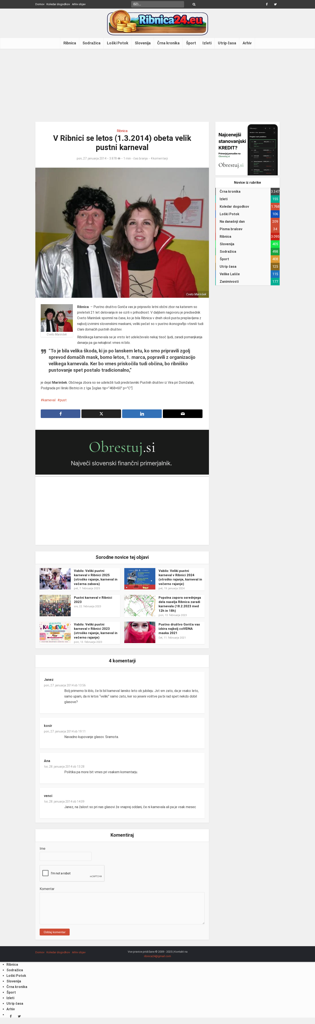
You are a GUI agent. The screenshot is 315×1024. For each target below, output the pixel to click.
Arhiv (247, 43)
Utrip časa (227, 43)
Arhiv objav (79, 4)
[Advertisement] (157, 85)
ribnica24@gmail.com (157, 956)
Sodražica (91, 43)
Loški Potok (117, 43)
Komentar (47, 889)
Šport (191, 43)
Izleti (207, 43)
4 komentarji (159, 158)
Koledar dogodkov (58, 4)
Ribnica (69, 43)
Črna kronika (168, 43)
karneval (49, 400)
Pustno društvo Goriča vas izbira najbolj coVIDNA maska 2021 (179, 629)
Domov (39, 4)
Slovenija (143, 43)
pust (63, 400)
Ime (42, 849)
